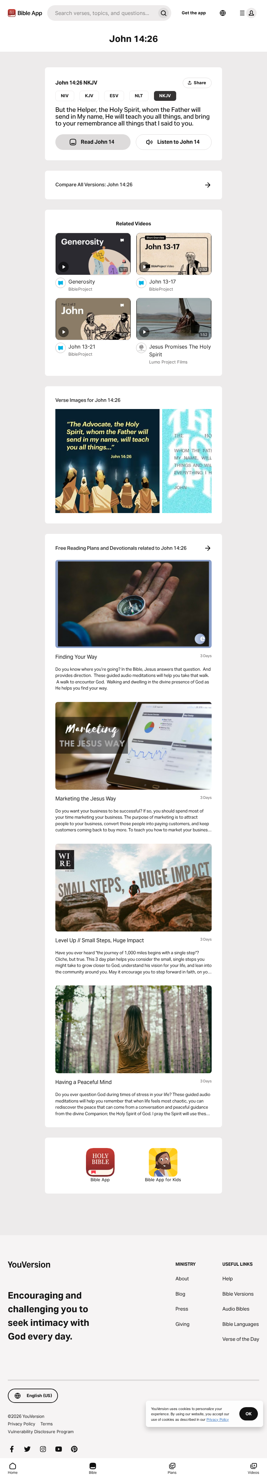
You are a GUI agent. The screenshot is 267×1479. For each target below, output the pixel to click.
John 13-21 (88, 346)
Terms (46, 1423)
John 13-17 (169, 281)
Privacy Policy (21, 1423)
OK (249, 1413)
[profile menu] (246, 13)
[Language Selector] (222, 13)
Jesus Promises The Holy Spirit (180, 350)
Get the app (194, 12)
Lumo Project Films (168, 361)
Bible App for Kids (163, 1179)
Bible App (100, 1179)
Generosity (87, 281)
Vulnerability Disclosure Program (41, 1431)
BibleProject (80, 289)
